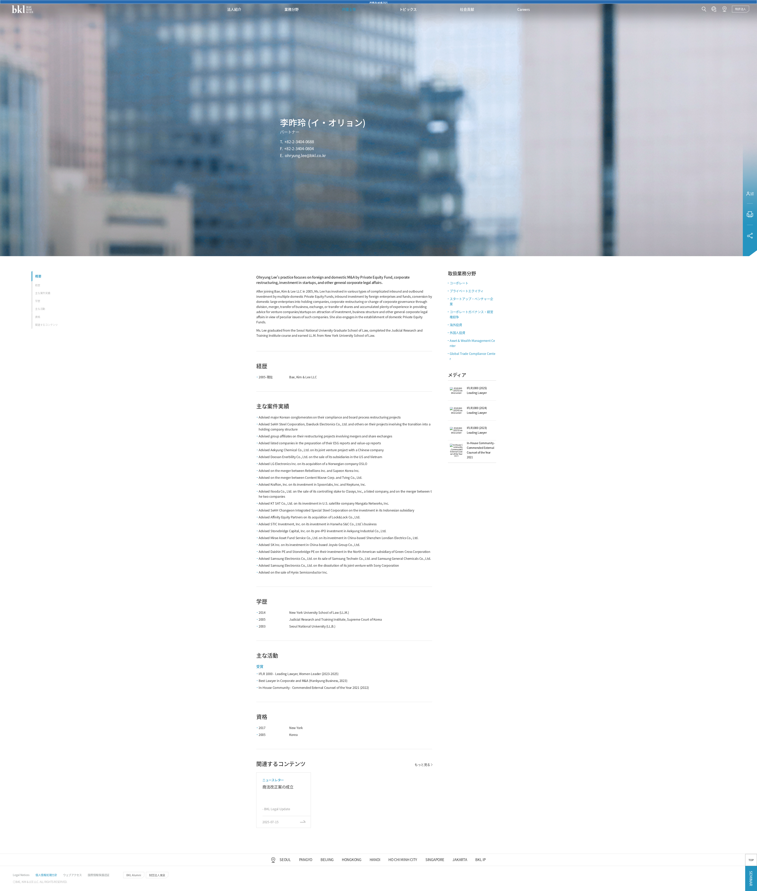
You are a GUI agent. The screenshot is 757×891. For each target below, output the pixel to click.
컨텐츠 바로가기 (378, 2)
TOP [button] (751, 860)
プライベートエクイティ (467, 290)
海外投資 (456, 324)
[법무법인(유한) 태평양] (22, 9)
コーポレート (459, 283)
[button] (704, 9)
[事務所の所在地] (724, 9)
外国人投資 (457, 332)
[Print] (750, 214)
